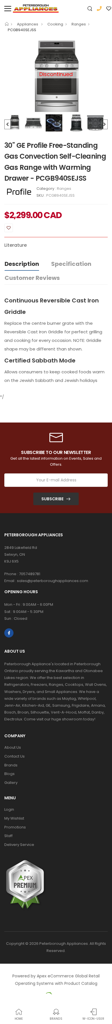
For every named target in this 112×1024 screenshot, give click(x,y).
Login (9, 809)
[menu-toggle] (7, 8)
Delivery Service (19, 844)
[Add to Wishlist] (8, 228)
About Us (12, 747)
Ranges (79, 24)
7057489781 (29, 574)
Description (22, 264)
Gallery (11, 782)
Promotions (15, 827)
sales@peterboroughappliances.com (52, 580)
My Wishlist (14, 818)
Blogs (9, 773)
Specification (71, 264)
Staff (8, 835)
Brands (11, 765)
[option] (14, 122)
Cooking (55, 24)
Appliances (28, 24)
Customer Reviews (32, 278)
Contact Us (14, 756)
